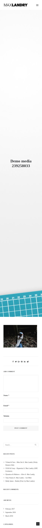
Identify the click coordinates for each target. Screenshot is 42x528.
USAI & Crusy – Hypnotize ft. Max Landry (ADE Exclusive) (21, 469)
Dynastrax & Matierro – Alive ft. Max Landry (20, 474)
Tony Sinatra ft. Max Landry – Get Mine (18, 478)
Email (6, 406)
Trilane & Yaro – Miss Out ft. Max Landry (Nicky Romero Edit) (21, 463)
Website (6, 416)
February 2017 (10, 509)
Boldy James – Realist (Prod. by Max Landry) (20, 481)
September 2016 (10, 512)
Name (6, 395)
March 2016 (9, 516)
